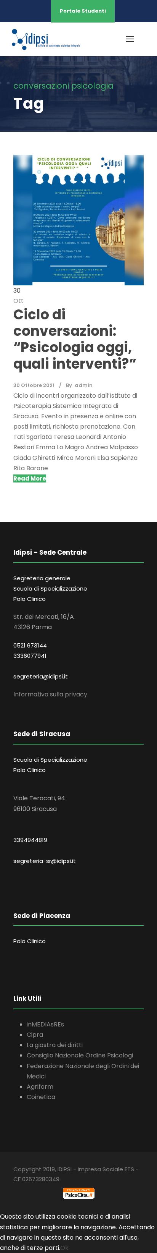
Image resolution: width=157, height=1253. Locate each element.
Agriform (40, 1086)
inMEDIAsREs (45, 1024)
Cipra (35, 1034)
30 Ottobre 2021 (33, 385)
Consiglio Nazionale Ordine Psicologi (80, 1055)
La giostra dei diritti (55, 1045)
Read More (29, 478)
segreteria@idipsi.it (40, 676)
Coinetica (41, 1097)
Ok (64, 1247)
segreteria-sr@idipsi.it (44, 861)
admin (84, 385)
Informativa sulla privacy (50, 694)
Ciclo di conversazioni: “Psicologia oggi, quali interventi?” (74, 339)
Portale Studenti (83, 11)
